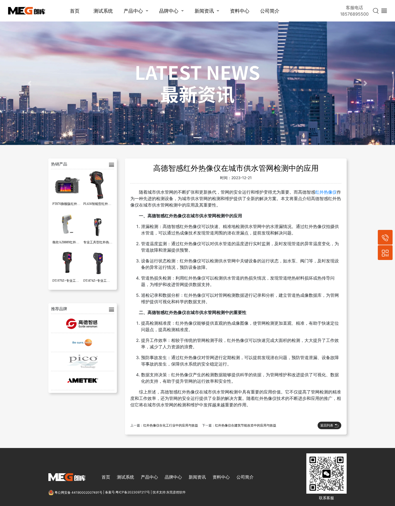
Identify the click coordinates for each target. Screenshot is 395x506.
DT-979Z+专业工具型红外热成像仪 (77, 281)
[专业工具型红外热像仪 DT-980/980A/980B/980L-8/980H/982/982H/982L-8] (98, 223)
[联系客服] (385, 252)
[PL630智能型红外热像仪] (98, 185)
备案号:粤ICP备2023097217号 (127, 492)
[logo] (26, 11)
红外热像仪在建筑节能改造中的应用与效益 (245, 425)
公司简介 (269, 11)
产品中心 (133, 11)
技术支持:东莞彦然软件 (169, 492)
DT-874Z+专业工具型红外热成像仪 (107, 281)
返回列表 (326, 425)
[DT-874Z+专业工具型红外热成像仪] (98, 262)
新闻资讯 (204, 11)
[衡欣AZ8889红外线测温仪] (67, 223)
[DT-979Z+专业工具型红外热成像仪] (67, 262)
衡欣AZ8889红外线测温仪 (70, 242)
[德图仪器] (82, 342)
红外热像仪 (326, 192)
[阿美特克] (82, 380)
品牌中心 (168, 11)
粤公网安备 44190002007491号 (78, 492)
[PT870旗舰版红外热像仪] (67, 185)
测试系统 (103, 11)
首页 (75, 11)
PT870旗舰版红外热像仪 (69, 204)
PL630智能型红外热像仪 (100, 204)
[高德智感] (82, 323)
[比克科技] (82, 361)
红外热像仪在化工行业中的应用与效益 (170, 425)
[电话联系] (385, 237)
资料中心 (239, 11)
